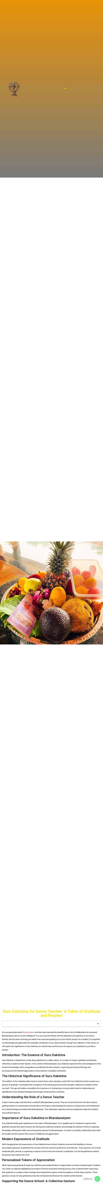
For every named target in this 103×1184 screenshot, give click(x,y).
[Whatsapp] (97, 1178)
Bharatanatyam (29, 1032)
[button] (65, 88)
